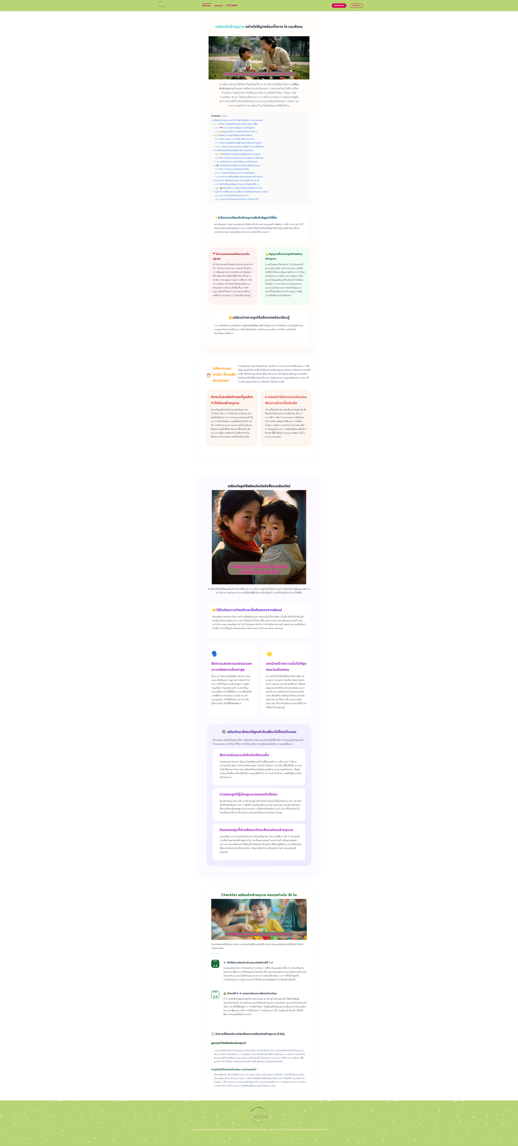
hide (224, 116)
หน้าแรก (206, 5)
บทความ (218, 5)
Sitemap (231, 5)
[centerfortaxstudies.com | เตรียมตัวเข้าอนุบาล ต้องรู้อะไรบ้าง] (176, 5)
